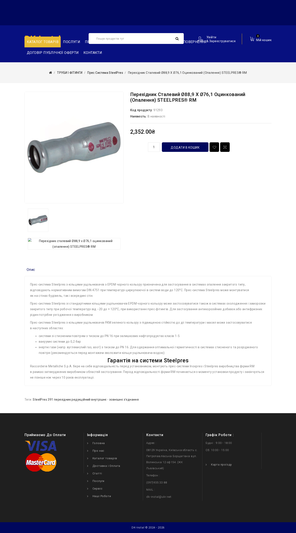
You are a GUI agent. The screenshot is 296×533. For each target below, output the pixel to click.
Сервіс (97, 488)
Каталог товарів (105, 458)
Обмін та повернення (186, 42)
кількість (137, 146)
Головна (99, 443)
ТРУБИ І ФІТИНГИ (69, 72)
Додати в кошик (185, 147)
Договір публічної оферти (53, 53)
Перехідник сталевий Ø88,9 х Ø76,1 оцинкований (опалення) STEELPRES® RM (187, 72)
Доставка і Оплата (106, 465)
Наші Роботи (102, 496)
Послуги (71, 42)
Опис (31, 270)
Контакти (92, 53)
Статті (97, 473)
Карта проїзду (221, 464)
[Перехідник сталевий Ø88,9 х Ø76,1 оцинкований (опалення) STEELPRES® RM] (74, 147)
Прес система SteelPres (105, 72)
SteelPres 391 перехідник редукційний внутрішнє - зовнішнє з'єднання (86, 399)
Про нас (98, 450)
